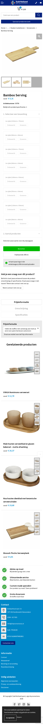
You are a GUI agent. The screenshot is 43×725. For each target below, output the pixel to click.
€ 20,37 (8, 450)
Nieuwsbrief (5, 660)
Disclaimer (5, 687)
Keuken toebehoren (18, 28)
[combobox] (18, 15)
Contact (4, 657)
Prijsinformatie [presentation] (21, 302)
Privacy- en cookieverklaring (11, 684)
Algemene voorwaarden (9, 681)
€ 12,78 (8, 396)
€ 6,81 (8, 556)
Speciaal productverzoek (21, 22)
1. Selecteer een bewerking (15, 114)
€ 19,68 (8, 505)
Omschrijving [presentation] (21, 308)
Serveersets (31, 28)
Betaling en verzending (9, 664)
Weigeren (19, 717)
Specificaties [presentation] (21, 314)
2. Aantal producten (12, 233)
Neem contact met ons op (12, 288)
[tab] (21, 302)
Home (3, 28)
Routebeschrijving (7, 667)
